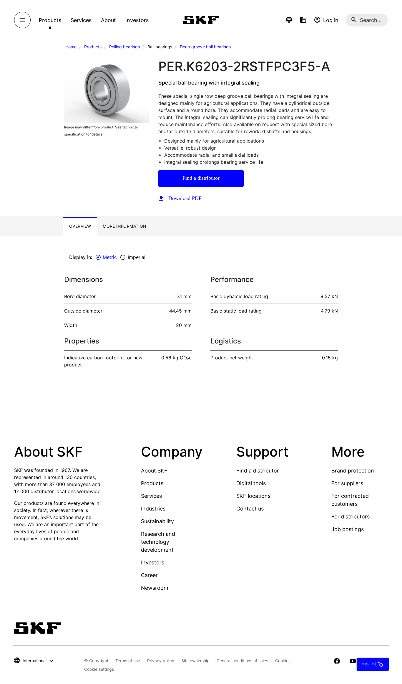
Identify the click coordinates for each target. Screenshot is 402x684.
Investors (152, 562)
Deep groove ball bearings (205, 46)
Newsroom (154, 588)
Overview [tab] (80, 226)
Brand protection (352, 470)
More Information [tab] (124, 226)
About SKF (154, 470)
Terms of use (127, 660)
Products (93, 46)
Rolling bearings (124, 46)
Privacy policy (160, 660)
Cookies (282, 660)
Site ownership (195, 660)
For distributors (350, 516)
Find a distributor (201, 178)
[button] (289, 20)
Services (151, 496)
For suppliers (347, 483)
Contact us (250, 508)
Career (149, 575)
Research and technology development (158, 542)
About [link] (108, 20)
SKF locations (253, 496)
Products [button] (50, 20)
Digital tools (251, 483)
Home (71, 46)
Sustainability (157, 521)
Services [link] (81, 20)
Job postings (347, 529)
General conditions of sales (242, 660)
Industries (153, 508)
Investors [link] (137, 20)
